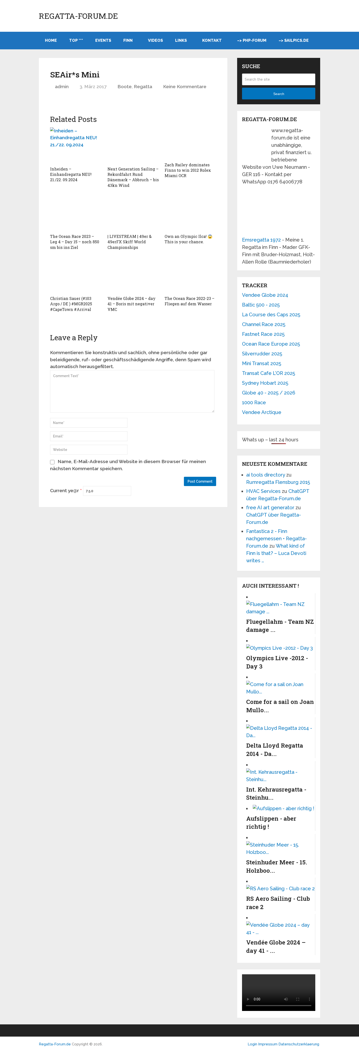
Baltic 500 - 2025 (261, 305)
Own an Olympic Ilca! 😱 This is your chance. (188, 239)
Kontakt (212, 40)
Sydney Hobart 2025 (265, 383)
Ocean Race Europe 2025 (271, 344)
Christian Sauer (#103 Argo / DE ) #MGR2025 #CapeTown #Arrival (71, 304)
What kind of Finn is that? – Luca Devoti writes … (276, 553)
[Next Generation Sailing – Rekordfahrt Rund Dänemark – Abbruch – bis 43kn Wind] (133, 145)
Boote (124, 86)
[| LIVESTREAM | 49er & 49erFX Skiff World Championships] (133, 213)
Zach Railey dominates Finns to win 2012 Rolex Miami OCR (188, 170)
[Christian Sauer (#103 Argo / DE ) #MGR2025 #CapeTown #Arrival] (76, 275)
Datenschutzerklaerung (298, 1044)
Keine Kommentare (184, 86)
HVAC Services (263, 491)
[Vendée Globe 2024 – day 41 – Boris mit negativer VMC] (133, 275)
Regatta (143, 86)
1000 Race (254, 402)
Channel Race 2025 (263, 324)
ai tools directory (265, 475)
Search (278, 94)
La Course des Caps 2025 (271, 315)
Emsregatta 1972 (261, 240)
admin (62, 86)
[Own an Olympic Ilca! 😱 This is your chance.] (190, 213)
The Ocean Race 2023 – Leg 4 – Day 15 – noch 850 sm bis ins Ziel (74, 242)
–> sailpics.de (294, 40)
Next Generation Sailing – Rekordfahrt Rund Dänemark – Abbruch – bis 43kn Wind (133, 177)
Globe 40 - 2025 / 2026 (268, 393)
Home (51, 40)
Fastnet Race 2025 (263, 334)
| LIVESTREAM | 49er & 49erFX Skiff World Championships (129, 242)
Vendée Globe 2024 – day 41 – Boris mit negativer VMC (131, 304)
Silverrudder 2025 (262, 354)
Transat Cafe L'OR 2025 (268, 373)
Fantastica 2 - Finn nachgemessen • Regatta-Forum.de (276, 538)
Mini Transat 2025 (261, 363)
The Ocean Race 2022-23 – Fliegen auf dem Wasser (189, 301)
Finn (128, 40)
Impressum (268, 1044)
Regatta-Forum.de (78, 16)
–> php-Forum (251, 40)
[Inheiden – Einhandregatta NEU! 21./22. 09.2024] (76, 145)
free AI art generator (270, 507)
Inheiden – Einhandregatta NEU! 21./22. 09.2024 (71, 174)
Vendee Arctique (261, 412)
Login (252, 1044)
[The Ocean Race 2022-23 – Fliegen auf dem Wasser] (190, 275)
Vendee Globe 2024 (265, 295)
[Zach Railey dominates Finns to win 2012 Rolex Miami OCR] (190, 143)
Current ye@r (66, 490)
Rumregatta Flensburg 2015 (278, 482)
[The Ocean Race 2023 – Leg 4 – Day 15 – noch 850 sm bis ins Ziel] (76, 213)
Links (181, 40)
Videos (155, 40)
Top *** (76, 40)
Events (103, 40)
